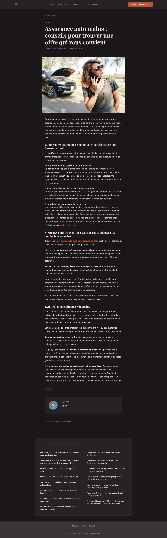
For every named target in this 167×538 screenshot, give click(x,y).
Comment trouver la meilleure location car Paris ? (58, 491)
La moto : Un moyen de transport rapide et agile (58, 469)
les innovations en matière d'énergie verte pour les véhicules (58, 507)
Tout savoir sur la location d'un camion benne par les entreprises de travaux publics (59, 461)
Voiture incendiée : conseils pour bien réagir (59, 476)
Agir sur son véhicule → (140, 4)
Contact (92, 526)
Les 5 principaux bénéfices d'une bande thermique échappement (103, 486)
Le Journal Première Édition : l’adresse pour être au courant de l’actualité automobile (106, 502)
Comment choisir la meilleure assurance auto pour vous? (59, 499)
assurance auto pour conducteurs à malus (77, 241)
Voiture (95, 4)
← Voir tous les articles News (58, 421)
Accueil (51, 4)
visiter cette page (68, 225)
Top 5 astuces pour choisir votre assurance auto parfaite (58, 483)
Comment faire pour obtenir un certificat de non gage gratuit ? (105, 494)
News (67, 4)
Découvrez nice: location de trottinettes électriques (103, 453)
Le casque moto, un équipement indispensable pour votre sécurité (107, 469)
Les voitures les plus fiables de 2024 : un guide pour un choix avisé (60, 453)
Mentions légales (79, 526)
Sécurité (85, 4)
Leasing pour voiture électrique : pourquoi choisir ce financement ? (105, 477)
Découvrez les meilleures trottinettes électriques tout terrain (103, 461)
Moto (59, 4)
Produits (75, 4)
